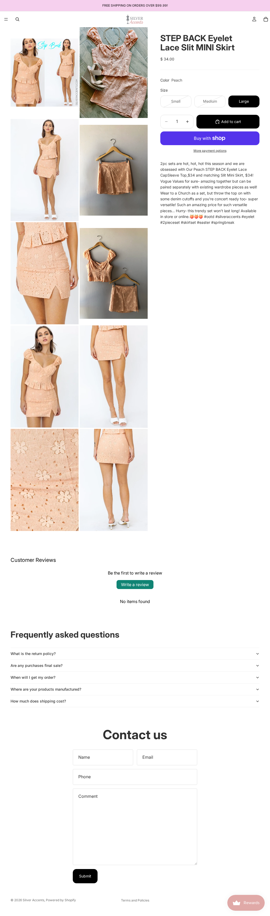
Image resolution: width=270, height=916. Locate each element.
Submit (85, 876)
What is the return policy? (33, 653)
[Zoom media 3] (45, 170)
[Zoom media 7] (45, 376)
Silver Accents (33, 900)
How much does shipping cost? (38, 701)
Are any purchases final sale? (36, 665)
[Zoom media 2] (114, 72)
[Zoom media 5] (45, 273)
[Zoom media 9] (45, 480)
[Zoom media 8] (114, 376)
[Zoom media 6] (114, 273)
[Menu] (6, 19)
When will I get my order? (33, 677)
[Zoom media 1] (45, 72)
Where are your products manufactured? (46, 689)
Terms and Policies (135, 900)
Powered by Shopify (61, 900)
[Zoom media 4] (114, 170)
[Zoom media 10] (114, 480)
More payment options (210, 151)
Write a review (135, 584)
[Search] (17, 19)
